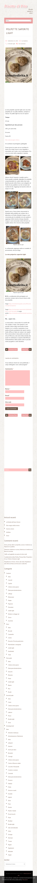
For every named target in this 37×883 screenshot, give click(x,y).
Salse (9, 831)
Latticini (10, 712)
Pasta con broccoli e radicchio (19, 563)
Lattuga (10, 594)
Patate (9, 600)
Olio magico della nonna (12, 525)
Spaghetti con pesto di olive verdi (18, 554)
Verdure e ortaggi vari (13, 614)
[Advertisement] (18, 96)
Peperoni (10, 604)
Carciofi (10, 580)
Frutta (9, 787)
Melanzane (11, 597)
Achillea (8, 532)
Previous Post (13, 349)
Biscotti (10, 631)
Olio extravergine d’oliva (12, 140)
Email (7, 395)
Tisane (10, 841)
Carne (9, 702)
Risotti (9, 692)
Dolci (7, 624)
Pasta (9, 678)
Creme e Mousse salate (14, 763)
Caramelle (11, 634)
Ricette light (12, 43)
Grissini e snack (12, 790)
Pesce (9, 716)
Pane (9, 804)
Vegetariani (11, 848)
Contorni (8, 573)
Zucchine (10, 621)
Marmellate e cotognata (14, 644)
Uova (9, 722)
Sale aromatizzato (13, 828)
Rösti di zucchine (8, 551)
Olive (9, 800)
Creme (10, 638)
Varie (7, 729)
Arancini (10, 746)
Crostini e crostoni (13, 770)
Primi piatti (9, 658)
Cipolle (10, 583)
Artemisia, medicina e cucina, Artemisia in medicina (17, 549)
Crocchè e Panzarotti (13, 766)
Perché (10, 807)
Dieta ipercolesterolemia (14, 590)
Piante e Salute (12, 811)
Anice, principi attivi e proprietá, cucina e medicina (17, 545)
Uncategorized (10, 726)
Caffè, (5, 554)
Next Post (25, 349)
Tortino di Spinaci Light (14, 559)
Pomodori (10, 607)
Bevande (10, 753)
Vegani (10, 845)
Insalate (10, 794)
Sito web (8, 402)
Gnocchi (10, 672)
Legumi (10, 797)
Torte (9, 655)
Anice (7, 535)
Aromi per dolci (12, 750)
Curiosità (10, 773)
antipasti (10, 743)
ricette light (11, 610)
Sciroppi (10, 834)
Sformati (10, 838)
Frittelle (10, 783)
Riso (9, 688)
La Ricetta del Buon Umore (13, 522)
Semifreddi (11, 651)
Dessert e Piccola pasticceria (15, 641)
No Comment (22, 43)
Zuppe (9, 855)
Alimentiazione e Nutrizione (15, 736)
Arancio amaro (10, 529)
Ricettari (10, 821)
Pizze (9, 817)
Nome (7, 389)
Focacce (10, 780)
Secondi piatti (9, 695)
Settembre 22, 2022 (13, 41)
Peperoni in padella (9, 546)
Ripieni (10, 685)
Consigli (10, 756)
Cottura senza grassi (13, 587)
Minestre (10, 675)
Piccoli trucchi (11, 814)
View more (25, 879)
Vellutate (10, 851)
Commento (9, 369)
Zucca (9, 617)
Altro (9, 577)
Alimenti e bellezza (13, 733)
